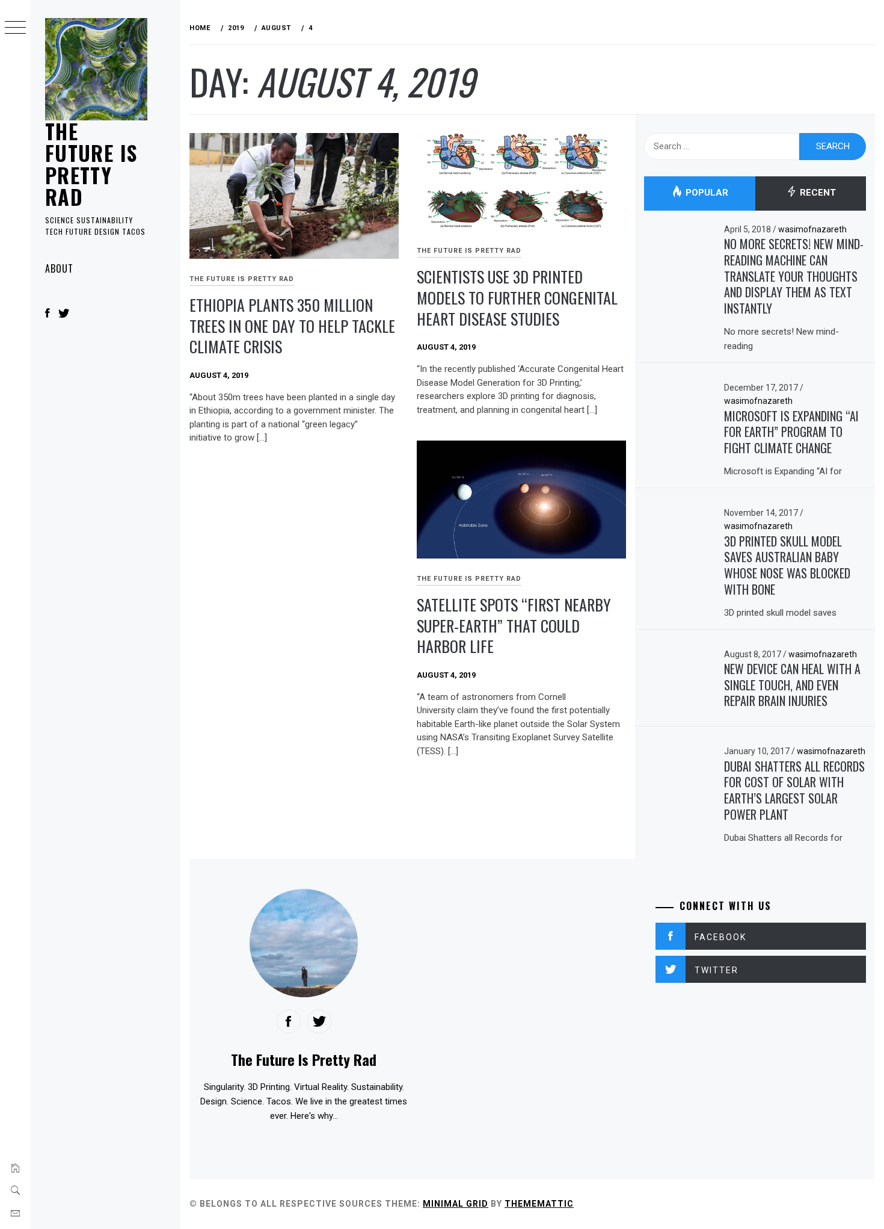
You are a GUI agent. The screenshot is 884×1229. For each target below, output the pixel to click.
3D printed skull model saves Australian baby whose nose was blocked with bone (787, 565)
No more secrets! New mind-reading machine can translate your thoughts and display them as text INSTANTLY (794, 276)
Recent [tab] (816, 193)
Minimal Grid (455, 1204)
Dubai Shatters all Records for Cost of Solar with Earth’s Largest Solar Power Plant (794, 790)
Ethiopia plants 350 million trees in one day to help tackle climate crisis (292, 325)
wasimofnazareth (812, 229)
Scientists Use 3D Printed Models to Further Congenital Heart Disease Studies (517, 297)
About (59, 268)
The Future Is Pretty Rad (91, 164)
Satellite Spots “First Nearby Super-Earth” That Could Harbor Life (514, 625)
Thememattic (539, 1204)
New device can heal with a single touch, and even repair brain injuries (792, 685)
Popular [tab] (705, 193)
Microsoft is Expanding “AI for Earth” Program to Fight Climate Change (791, 432)
